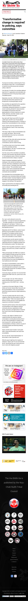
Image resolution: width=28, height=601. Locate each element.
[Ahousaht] (7, 516)
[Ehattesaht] (20, 516)
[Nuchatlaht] (20, 528)
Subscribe (14, 567)
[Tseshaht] (20, 535)
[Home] (11, 4)
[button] (14, 48)
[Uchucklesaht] (11, 541)
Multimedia (14, 557)
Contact (14, 571)
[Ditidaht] (14, 516)
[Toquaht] (14, 535)
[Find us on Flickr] (15, 576)
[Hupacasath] (14, 522)
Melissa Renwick (8, 33)
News (14, 551)
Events (14, 555)
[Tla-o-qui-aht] (7, 535)
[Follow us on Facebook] (12, 576)
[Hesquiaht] (7, 522)
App (23, 593)
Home (14, 548)
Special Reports (14, 559)
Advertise (14, 569)
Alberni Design (14, 593)
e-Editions (14, 561)
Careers (14, 553)
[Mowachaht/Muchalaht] (14, 528)
